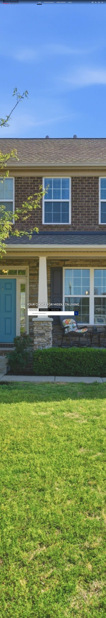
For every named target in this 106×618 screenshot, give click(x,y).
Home (39, 2)
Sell (55, 310)
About (70, 2)
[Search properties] (76, 313)
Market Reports (61, 2)
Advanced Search (49, 2)
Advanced (44, 310)
